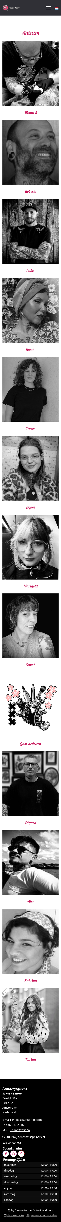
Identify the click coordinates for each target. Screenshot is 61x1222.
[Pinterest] (21, 1153)
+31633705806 (20, 1130)
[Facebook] (5, 1153)
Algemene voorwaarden (42, 1215)
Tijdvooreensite (14, 1215)
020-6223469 (16, 1125)
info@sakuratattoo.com (27, 1119)
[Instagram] (13, 1153)
